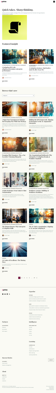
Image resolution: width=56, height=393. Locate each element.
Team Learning (32, 352)
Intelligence (33, 322)
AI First (30, 335)
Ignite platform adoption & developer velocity (38, 305)
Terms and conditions (50, 386)
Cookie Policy (51, 388)
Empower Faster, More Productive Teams (37, 309)
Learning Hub (32, 345)
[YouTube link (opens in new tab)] (5, 294)
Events (30, 333)
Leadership (4, 376)
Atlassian (4, 327)
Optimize (31, 295)
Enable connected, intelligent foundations (37, 300)
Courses (30, 346)
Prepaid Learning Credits (34, 350)
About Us (4, 375)
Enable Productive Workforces (35, 316)
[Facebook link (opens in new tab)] (3, 294)
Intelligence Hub (32, 325)
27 (34, 277)
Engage (30, 313)
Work (30, 304)
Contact (51, 360)
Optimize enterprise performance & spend (37, 298)
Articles (30, 327)
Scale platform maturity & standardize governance (39, 307)
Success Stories (7, 358)
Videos (30, 331)
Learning (32, 341)
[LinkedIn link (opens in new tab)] (7, 294)
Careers (3, 378)
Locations (4, 380)
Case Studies (4, 363)
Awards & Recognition (6, 365)
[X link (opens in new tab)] (9, 294)
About (4, 371)
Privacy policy (51, 387)
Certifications (31, 348)
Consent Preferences (50, 389)
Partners (5, 322)
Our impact (4, 361)
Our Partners (5, 325)
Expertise (32, 291)
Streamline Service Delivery (34, 318)
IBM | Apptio (4, 331)
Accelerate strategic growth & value (36, 296)
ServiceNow (4, 329)
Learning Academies (33, 354)
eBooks (30, 329)
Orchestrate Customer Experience (35, 314)
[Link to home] (3, 1)
